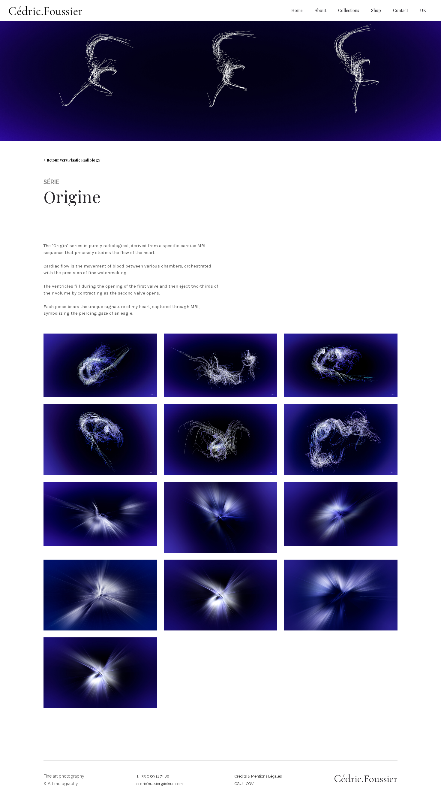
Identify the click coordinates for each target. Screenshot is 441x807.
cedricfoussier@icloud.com (159, 783)
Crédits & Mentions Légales (258, 776)
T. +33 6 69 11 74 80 (152, 776)
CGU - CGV (244, 783)
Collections (348, 10)
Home (297, 10)
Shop (376, 10)
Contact (400, 10)
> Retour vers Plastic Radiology (72, 159)
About (320, 10)
